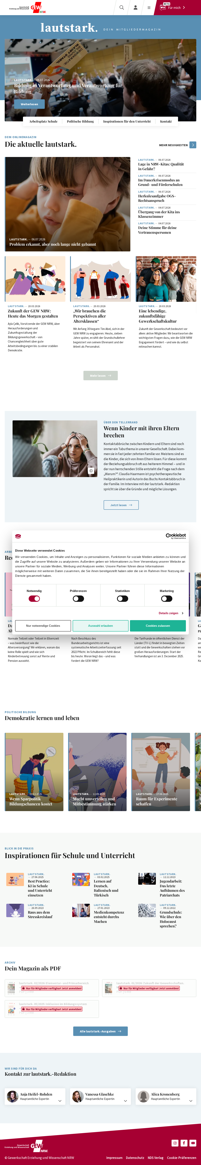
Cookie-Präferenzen (181, 1158)
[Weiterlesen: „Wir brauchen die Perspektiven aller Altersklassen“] (100, 279)
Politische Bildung (80, 121)
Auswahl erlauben (100, 625)
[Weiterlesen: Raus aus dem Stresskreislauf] (15, 910)
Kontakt (166, 121)
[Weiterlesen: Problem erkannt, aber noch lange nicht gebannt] (67, 204)
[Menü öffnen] (149, 7)
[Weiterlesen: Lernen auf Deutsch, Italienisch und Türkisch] (81, 879)
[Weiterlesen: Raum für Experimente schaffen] (160, 772)
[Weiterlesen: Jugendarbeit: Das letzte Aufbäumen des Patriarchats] (147, 879)
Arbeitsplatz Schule (43, 121)
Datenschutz (135, 1158)
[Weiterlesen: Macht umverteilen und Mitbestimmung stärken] (97, 772)
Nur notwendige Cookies (43, 625)
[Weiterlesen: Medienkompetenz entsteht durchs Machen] (81, 910)
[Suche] (121, 7)
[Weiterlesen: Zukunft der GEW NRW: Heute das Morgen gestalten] (35, 279)
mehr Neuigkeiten (173, 145)
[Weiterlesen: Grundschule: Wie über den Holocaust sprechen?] (147, 910)
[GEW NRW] (27, 7)
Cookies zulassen (158, 625)
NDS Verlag (156, 1158)
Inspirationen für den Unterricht (127, 121)
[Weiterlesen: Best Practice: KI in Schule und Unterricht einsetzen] (15, 879)
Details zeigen (168, 613)
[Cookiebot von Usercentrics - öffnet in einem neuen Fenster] (169, 536)
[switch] (78, 598)
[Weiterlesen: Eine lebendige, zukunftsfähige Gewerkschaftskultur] (166, 279)
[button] (188, 47)
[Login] (135, 7)
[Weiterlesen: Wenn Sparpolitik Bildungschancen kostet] (34, 772)
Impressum (114, 1158)
